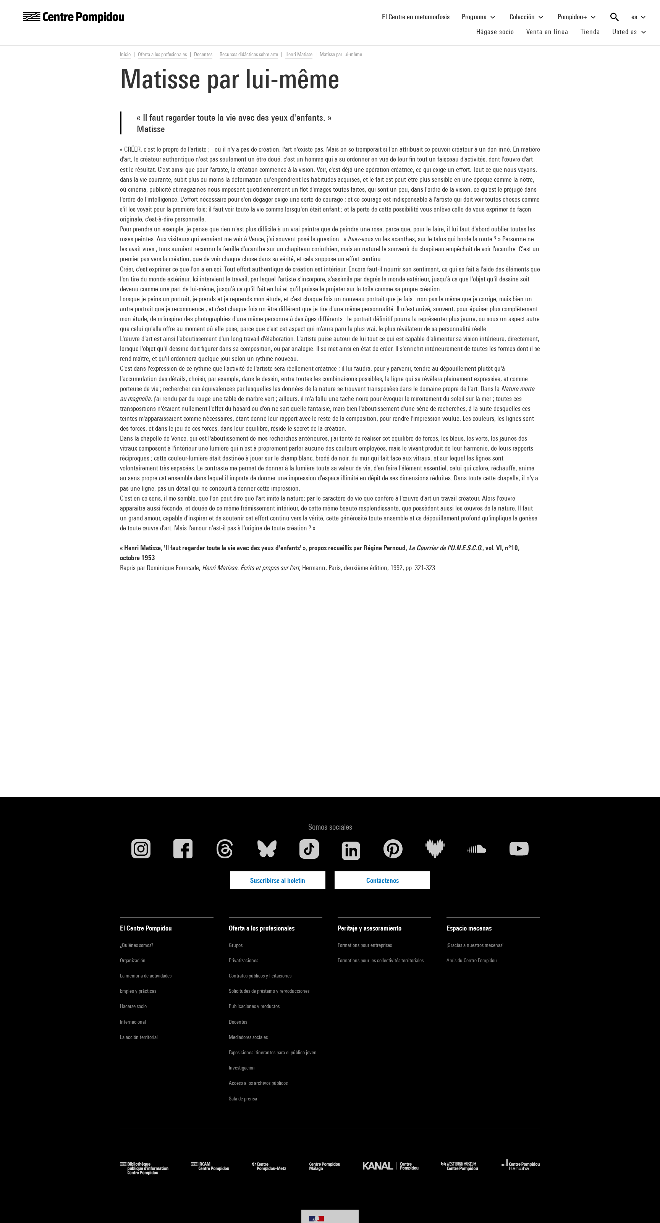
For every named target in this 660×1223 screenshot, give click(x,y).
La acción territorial (139, 1037)
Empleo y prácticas (138, 991)
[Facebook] (183, 850)
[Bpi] (150, 1172)
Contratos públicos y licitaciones (260, 976)
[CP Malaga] (330, 1172)
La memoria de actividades (145, 976)
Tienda (593, 31)
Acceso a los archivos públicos (258, 1083)
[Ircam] (216, 1172)
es (635, 17)
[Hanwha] (520, 1172)
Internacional (133, 1022)
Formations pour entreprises (365, 945)
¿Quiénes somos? (136, 945)
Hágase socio (498, 31)
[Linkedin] (351, 850)
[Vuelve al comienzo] (642, 1205)
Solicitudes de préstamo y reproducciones (269, 991)
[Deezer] (435, 850)
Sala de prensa (243, 1098)
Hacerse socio (133, 1006)
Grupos (236, 945)
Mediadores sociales (248, 1037)
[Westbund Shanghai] (465, 1172)
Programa (475, 17)
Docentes (238, 1022)
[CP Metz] (275, 1172)
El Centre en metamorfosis (419, 16)
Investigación (242, 1068)
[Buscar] (614, 17)
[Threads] (225, 850)
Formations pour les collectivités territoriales (381, 960)
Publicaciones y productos (254, 1006)
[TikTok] (309, 850)
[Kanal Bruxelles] (396, 1172)
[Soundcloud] (477, 850)
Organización (133, 960)
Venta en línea (547, 31)
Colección (523, 17)
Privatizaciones (243, 960)
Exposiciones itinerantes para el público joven (273, 1052)
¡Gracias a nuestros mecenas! (474, 945)
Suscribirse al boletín (277, 880)
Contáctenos (382, 880)
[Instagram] (141, 850)
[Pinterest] (393, 850)
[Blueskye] (267, 850)
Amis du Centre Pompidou (471, 960)
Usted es (625, 31)
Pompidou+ (573, 17)
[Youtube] (519, 850)
